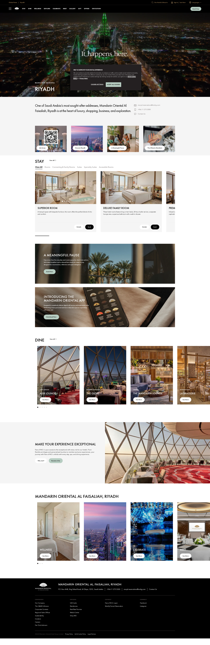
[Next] (92, 187)
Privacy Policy (84, 78)
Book (89, 227)
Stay (23, 8)
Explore (47, 8)
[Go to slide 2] (64, 201)
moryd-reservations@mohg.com (149, 105)
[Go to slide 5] (46, 407)
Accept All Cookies (113, 84)
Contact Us (141, 114)
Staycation (96, 8)
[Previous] (39, 187)
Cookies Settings (97, 84)
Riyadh (22, 2)
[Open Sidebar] (10, 8)
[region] (105, 77)
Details (79, 227)
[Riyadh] (16, 8)
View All (51, 160)
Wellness (37, 8)
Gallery (72, 8)
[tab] (38, 167)
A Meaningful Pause (117, 148)
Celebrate (56, 8)
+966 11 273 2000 (144, 109)
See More (45, 400)
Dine (30, 8)
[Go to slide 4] (69, 201)
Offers (86, 8)
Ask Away (42, 148)
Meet (65, 8)
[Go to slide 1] (62, 201)
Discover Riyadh (80, 148)
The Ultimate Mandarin (154, 148)
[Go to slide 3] (67, 201)
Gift (79, 8)
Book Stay (196, 9)
